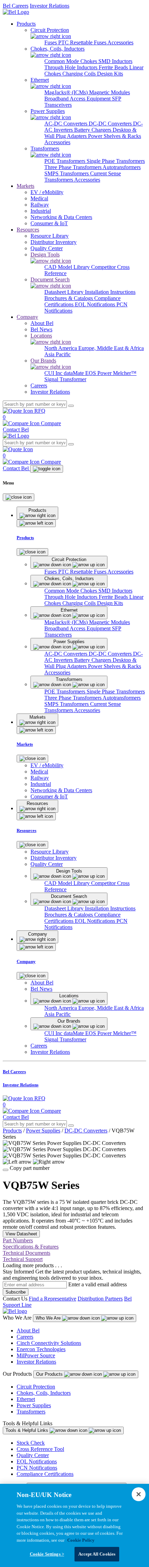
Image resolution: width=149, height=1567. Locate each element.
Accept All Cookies (96, 1554)
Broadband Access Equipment (78, 99)
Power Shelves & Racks (114, 136)
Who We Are (49, 1318)
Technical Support (23, 1259)
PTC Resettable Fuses (82, 42)
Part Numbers (18, 1240)
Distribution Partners (100, 1299)
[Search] (71, 406)
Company (27, 317)
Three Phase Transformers (73, 167)
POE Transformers (65, 161)
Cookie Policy (81, 1540)
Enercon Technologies (41, 1349)
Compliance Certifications (45, 1474)
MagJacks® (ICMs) (66, 92)
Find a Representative (52, 1299)
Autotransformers (122, 167)
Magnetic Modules (109, 92)
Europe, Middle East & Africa (111, 348)
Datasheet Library (64, 292)
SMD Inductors (115, 61)
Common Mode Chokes (71, 61)
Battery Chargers (93, 130)
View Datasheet (21, 1233)
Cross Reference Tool (40, 1449)
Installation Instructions (110, 292)
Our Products (50, 1374)
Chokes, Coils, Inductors (44, 1393)
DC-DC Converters (111, 123)
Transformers (31, 1412)
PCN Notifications (37, 1468)
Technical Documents (26, 1253)
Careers (25, 1337)
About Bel (28, 1330)
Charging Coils (79, 74)
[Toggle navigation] (46, 469)
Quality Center (33, 1455)
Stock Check (31, 1443)
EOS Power (99, 373)
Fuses (51, 42)
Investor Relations (49, 6)
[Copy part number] (5, 1170)
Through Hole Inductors (71, 67)
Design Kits (110, 74)
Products (26, 24)
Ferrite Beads (114, 67)
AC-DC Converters (66, 123)
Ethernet (26, 1399)
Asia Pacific (57, 354)
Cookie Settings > (47, 1554)
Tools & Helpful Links (28, 1430)
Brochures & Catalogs (69, 298)
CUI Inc (54, 373)
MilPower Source (36, 1355)
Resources (28, 230)
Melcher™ (125, 373)
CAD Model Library (67, 267)
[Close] (18, 497)
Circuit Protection (36, 1387)
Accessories (120, 42)
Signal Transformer (65, 379)
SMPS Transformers (67, 173)
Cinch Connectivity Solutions (49, 1343)
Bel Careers (15, 6)
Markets (25, 186)
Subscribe (16, 1292)
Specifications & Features (31, 1247)
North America (61, 348)
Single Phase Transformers (116, 161)
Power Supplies (43, 1130)
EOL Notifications (95, 304)
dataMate (74, 373)
